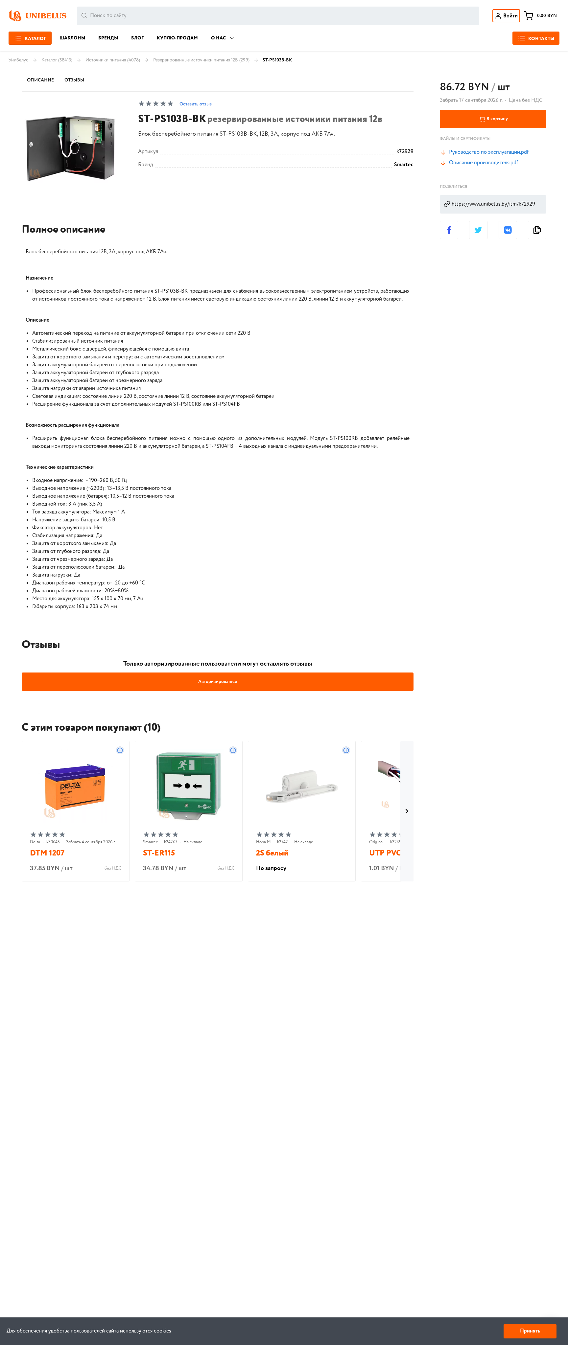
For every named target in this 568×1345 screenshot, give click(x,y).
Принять (530, 1331)
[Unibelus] (37, 15)
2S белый (272, 853)
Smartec (404, 165)
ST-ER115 (159, 853)
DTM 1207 (47, 853)
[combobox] (278, 16)
